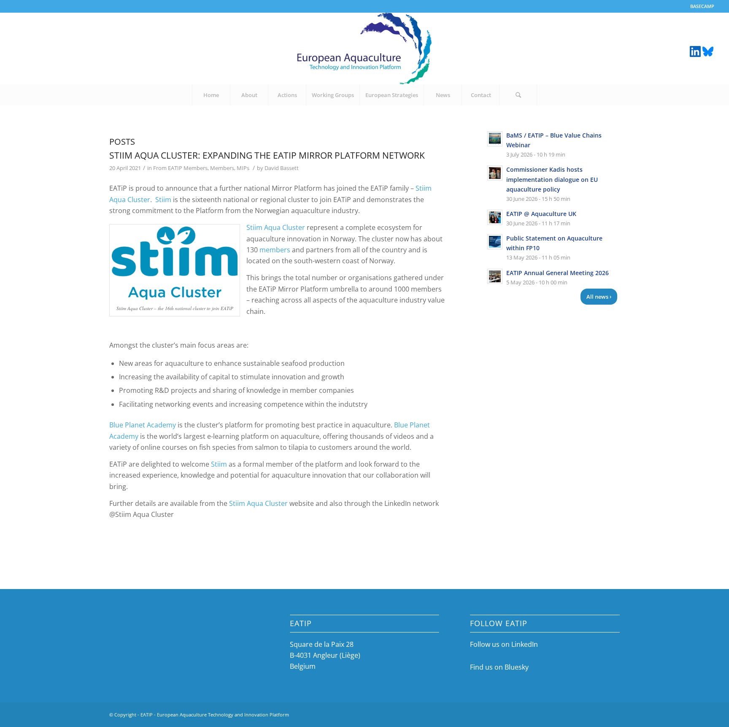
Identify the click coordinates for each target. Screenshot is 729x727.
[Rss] (708, 50)
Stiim (163, 199)
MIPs (243, 168)
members (274, 249)
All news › (598, 296)
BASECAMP (702, 6)
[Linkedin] (695, 50)
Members (222, 168)
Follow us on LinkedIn (504, 644)
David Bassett (282, 168)
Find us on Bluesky (499, 667)
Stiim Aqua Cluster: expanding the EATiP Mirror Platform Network (267, 155)
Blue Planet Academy (142, 425)
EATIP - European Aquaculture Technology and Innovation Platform (214, 714)
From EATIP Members (180, 168)
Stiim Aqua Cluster (275, 227)
